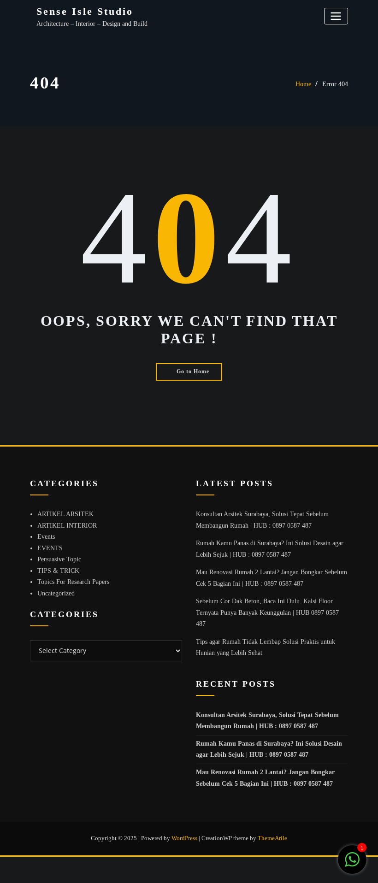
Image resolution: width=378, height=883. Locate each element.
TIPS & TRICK (58, 570)
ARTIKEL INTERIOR (67, 525)
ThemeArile (272, 838)
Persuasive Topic (59, 559)
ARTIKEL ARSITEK (65, 514)
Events (46, 536)
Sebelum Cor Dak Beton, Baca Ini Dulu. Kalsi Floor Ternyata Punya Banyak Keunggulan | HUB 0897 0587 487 (267, 612)
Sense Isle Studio (84, 11)
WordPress (184, 838)
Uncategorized (56, 593)
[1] (352, 864)
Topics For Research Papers (73, 581)
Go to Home (193, 371)
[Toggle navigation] (336, 16)
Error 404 (335, 84)
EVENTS (50, 548)
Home (303, 84)
